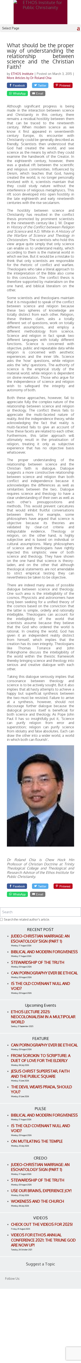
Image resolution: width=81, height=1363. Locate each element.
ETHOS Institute (23, 74)
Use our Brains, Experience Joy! (41, 1190)
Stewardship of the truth (37, 962)
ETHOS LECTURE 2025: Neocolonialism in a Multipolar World (43, 1016)
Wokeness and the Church (37, 1201)
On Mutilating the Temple (37, 1141)
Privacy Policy (17, 1333)
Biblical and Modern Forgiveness (44, 951)
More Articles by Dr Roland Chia (29, 78)
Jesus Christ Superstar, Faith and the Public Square (40, 1074)
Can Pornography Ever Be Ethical (44, 972)
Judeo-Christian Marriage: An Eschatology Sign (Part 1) (40, 938)
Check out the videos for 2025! (42, 1224)
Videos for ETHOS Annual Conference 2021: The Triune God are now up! (43, 1239)
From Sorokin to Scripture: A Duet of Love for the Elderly (40, 1058)
